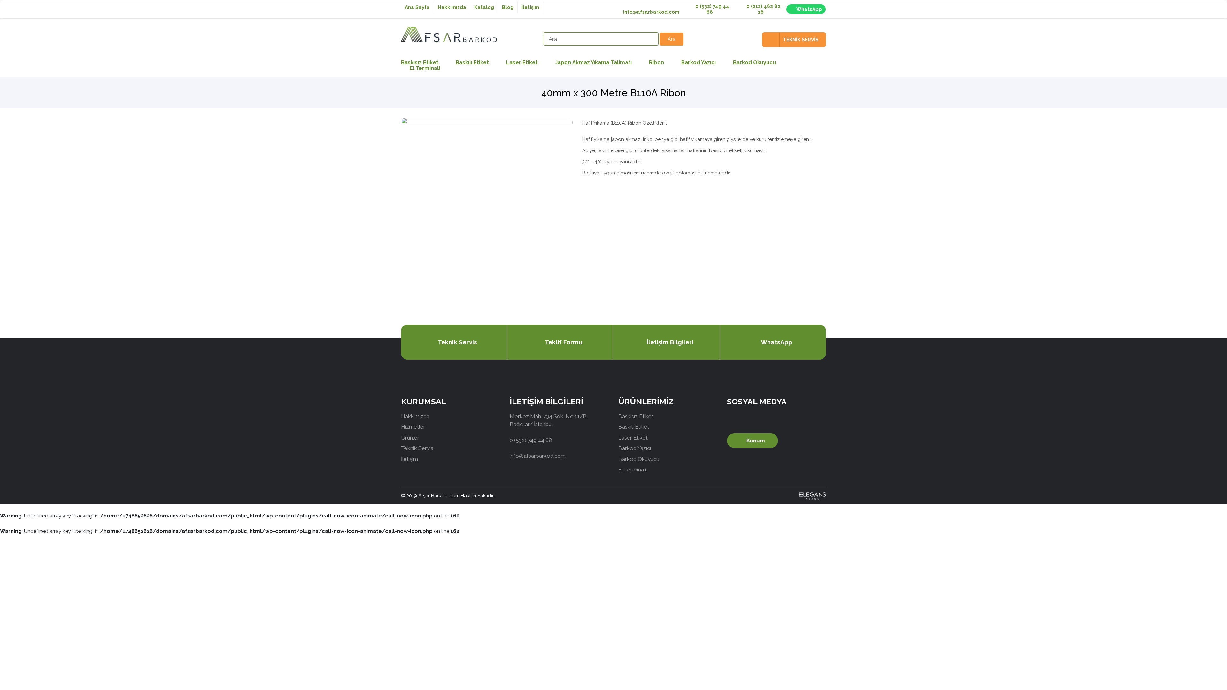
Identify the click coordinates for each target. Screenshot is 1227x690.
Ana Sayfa (417, 7)
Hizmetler (413, 427)
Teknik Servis (457, 342)
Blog (507, 7)
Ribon (656, 62)
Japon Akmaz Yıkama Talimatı (593, 62)
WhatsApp (809, 9)
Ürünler (410, 437)
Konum (755, 440)
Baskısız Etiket (635, 416)
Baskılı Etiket (472, 62)
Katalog (484, 7)
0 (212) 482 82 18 (762, 9)
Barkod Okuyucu (754, 62)
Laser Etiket (522, 62)
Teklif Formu (564, 342)
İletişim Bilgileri (670, 342)
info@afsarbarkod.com (651, 12)
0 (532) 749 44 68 (711, 9)
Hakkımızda (452, 7)
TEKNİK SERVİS (801, 39)
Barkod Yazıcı (698, 62)
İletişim (530, 7)
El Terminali (425, 68)
